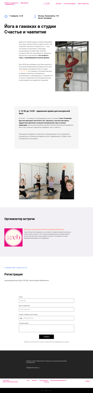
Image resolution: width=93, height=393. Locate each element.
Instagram (34, 380)
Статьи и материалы (70, 3)
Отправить (46, 336)
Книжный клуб (9, 4)
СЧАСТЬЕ (22, 71)
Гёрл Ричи (58, 3)
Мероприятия (24, 3)
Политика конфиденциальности (58, 380)
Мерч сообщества (83, 3)
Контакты (46, 381)
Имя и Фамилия (24, 306)
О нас (28, 380)
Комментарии (23, 323)
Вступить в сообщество (11, 3)
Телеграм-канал (43, 380)
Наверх (87, 381)
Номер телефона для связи (28, 314)
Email (20, 297)
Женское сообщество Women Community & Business (44, 229)
